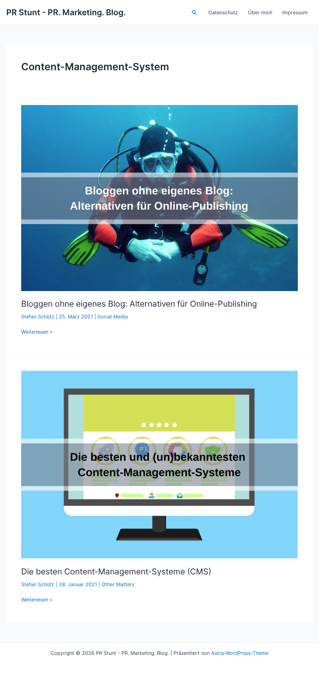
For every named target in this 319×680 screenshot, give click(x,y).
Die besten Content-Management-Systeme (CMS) (116, 571)
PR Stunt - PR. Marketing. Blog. (66, 12)
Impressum (295, 12)
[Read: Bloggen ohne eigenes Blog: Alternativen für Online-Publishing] (159, 197)
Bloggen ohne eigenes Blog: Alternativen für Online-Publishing (139, 303)
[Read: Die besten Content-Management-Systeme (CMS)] (159, 464)
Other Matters (118, 584)
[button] (194, 12)
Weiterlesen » (37, 332)
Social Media (113, 316)
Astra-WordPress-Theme (240, 653)
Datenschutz (223, 12)
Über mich (260, 12)
